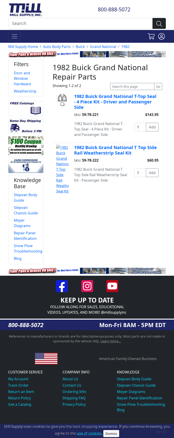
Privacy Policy (74, 404)
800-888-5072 (114, 9)
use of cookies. (89, 433)
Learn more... (110, 341)
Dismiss (111, 433)
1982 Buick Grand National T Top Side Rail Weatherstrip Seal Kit (115, 150)
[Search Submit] (159, 23)
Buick (80, 46)
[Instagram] (88, 285)
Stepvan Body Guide (134, 378)
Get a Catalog (19, 404)
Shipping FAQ (74, 397)
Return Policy (19, 397)
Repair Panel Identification (139, 397)
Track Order (18, 385)
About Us (70, 378)
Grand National (103, 46)
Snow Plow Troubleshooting (141, 404)
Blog (121, 409)
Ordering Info (74, 391)
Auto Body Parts (57, 46)
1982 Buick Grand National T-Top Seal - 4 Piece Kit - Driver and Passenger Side (115, 101)
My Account (18, 378)
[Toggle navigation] (14, 36)
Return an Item (21, 391)
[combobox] (80, 23)
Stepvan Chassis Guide (136, 385)
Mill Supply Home (23, 46)
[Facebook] (62, 285)
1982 (125, 46)
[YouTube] (112, 285)
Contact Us (72, 385)
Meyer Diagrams (131, 391)
